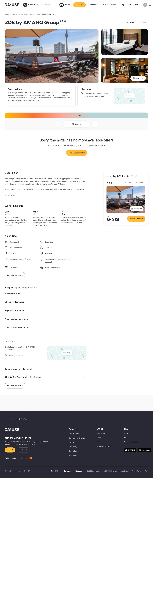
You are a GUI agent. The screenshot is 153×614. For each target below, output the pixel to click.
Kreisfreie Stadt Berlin (26, 14)
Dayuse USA (73, 442)
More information (15, 275)
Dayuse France (74, 434)
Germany (8, 14)
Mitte (38, 14)
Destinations (93, 5)
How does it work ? (109, 5)
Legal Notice (124, 471)
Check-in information (15, 302)
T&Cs (146, 471)
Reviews (99, 438)
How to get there (15, 355)
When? (78, 124)
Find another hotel (76, 153)
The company (101, 433)
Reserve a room (136, 218)
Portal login (24, 450)
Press (98, 442)
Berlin (15, 14)
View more (9, 195)
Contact (126, 433)
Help (122, 5)
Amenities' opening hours (16, 319)
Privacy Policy (136, 471)
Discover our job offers (104, 446)
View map (129, 96)
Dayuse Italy (73, 447)
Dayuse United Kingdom (77, 438)
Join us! (10, 450)
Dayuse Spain (73, 451)
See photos (139, 78)
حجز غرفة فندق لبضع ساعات (19, 419)
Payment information (15, 310)
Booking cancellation (131, 442)
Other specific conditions (16, 327)
